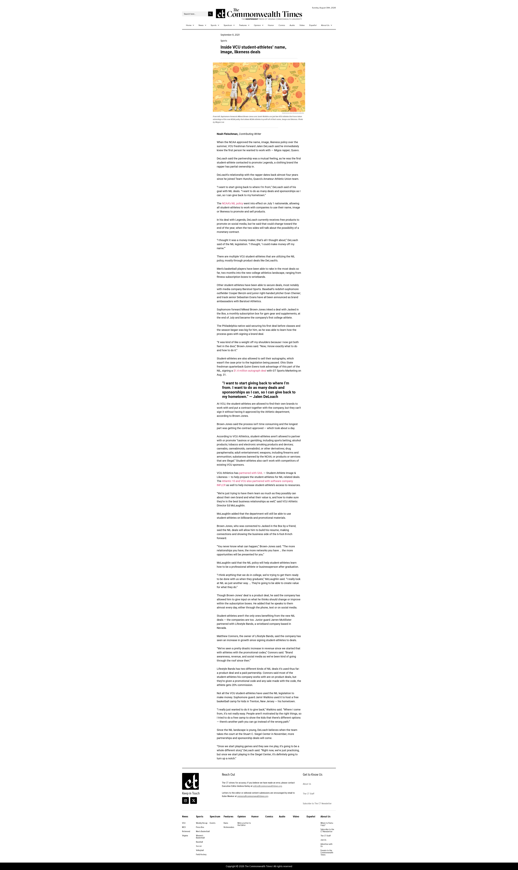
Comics (282, 25)
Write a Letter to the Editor (244, 824)
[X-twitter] (193, 800)
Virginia (185, 835)
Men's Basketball (203, 831)
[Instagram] (185, 800)
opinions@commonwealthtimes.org (252, 796)
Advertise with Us (326, 845)
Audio (292, 25)
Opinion (257, 25)
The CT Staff (308, 793)
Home (188, 25)
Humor (271, 25)
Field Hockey (201, 854)
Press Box (200, 827)
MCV (184, 827)
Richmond (186, 831)
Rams (226, 823)
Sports (214, 25)
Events (212, 823)
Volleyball (200, 850)
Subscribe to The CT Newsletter (317, 803)
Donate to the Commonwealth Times (327, 852)
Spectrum (228, 25)
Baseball (199, 842)
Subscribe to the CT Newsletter (327, 830)
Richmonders (229, 827)
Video (302, 25)
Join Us (323, 840)
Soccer (199, 846)
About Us (325, 25)
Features (243, 25)
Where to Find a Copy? (327, 824)
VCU (183, 823)
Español (312, 25)
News (201, 25)
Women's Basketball (200, 836)
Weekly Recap (201, 823)
